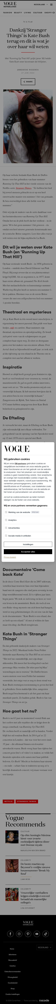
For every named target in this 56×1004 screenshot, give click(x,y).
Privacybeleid (10, 557)
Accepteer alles (28, 551)
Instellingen (28, 544)
